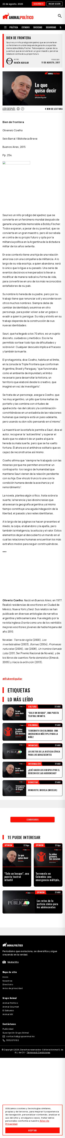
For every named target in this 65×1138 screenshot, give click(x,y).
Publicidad (8, 1028)
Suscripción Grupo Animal (16, 1032)
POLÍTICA (13, 27)
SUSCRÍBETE (38, 3)
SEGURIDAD (51, 27)
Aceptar (32, 1130)
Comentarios (32, 819)
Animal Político (10, 1002)
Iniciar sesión (54, 3)
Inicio (5, 976)
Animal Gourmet (11, 1006)
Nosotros (7, 980)
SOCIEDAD (37, 27)
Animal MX (8, 1014)
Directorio (8, 984)
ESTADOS (26, 27)
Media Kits (13, 962)
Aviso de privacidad (13, 988)
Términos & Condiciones (38, 1052)
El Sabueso (8, 1010)
